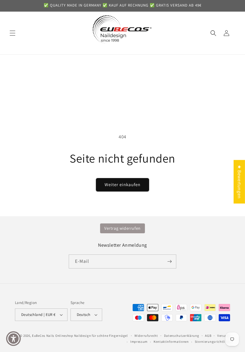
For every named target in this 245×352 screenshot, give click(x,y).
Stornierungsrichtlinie (212, 341)
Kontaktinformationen (171, 341)
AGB (208, 336)
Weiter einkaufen (122, 184)
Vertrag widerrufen (122, 228)
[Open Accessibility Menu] (13, 338)
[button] (12, 33)
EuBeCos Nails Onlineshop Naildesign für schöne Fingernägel (80, 336)
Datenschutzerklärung (181, 336)
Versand (223, 336)
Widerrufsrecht (146, 336)
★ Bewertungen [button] (239, 182)
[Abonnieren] (169, 261)
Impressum (139, 341)
